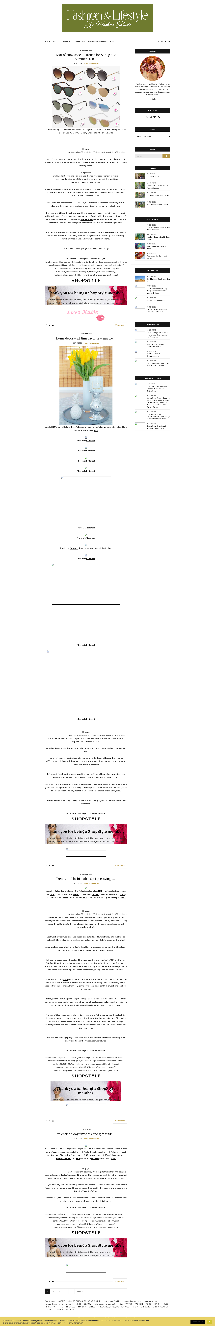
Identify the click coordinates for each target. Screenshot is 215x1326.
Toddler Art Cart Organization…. (153, 355)
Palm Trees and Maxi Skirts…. (158, 204)
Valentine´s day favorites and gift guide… (86, 1134)
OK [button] (209, 1322)
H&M (53, 427)
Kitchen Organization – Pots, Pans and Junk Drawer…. (158, 364)
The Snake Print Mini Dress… (158, 195)
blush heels (61, 1015)
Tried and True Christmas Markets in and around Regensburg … (157, 388)
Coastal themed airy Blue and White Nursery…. (158, 228)
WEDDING (70, 1309)
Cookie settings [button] (197, 1322)
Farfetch (79, 1152)
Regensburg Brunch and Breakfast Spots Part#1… (157, 427)
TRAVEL (49, 1309)
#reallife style (50, 1301)
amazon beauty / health (133, 1301)
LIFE (61, 1307)
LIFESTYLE (70, 1307)
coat (101, 960)
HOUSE (165, 1304)
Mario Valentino (63, 1158)
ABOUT (56, 41)
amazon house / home (54, 1304)
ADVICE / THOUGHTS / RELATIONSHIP (84, 1301)
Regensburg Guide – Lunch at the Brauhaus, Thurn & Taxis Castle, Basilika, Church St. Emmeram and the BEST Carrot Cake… (158, 402)
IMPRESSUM (80, 41)
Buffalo (95, 894)
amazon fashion (151, 1301)
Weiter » (80, 1291)
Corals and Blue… (153, 176)
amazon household (73, 1304)
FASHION (67, 41)
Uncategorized (86, 50)
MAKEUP (82, 1307)
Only (56, 891)
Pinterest (90, 440)
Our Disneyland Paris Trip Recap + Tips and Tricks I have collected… (157, 290)
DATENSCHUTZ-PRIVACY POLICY (102, 41)
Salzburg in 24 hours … (156, 300)
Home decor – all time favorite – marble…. (86, 338)
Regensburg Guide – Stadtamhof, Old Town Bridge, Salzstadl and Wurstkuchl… (158, 416)
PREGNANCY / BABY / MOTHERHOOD (113, 1307)
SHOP (135, 1307)
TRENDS (59, 1309)
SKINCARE (145, 1307)
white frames (87, 219)
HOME (47, 41)
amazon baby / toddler (112, 1301)
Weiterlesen (120, 325)
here (118, 206)
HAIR (157, 1304)
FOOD (148, 1304)
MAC (113, 1158)
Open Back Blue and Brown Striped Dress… (157, 187)
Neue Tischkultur (63, 1155)
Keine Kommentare (91, 63)
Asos (123, 897)
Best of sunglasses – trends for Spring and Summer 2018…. (86, 57)
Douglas (95, 1158)
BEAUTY (87, 1304)
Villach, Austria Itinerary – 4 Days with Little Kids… (157, 310)
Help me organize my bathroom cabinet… (155, 345)
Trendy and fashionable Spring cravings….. (86, 879)
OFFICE (92, 1307)
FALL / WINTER (126, 1304)
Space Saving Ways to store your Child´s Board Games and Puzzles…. (157, 335)
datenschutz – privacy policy (105, 1304)
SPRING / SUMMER (160, 1307)
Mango (76, 894)
